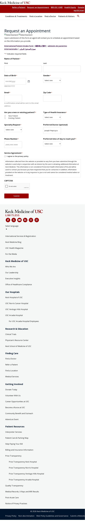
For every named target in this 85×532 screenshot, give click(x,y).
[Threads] (36, 220)
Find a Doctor (10, 358)
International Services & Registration (20, 236)
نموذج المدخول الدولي (28, 49)
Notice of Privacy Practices (16, 503)
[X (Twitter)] (13, 220)
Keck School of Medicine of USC (18, 346)
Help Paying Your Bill (14, 444)
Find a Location (11, 370)
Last (45, 63)
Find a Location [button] (36, 16)
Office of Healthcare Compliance (18, 284)
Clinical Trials (10, 334)
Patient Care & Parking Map (16, 438)
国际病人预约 (40, 46)
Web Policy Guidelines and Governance (52, 516)
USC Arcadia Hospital (14, 315)
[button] (78, 15)
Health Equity (70, 7)
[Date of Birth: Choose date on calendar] (28, 81)
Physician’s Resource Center (17, 340)
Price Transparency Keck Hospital (23, 462)
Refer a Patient (18, 7)
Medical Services (12, 376)
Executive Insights (12, 278)
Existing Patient (14, 118)
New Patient (13, 116)
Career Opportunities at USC (17, 401)
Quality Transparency (14, 485)
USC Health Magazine (14, 248)
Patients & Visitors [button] (66, 16)
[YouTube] (19, 220)
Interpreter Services (13, 432)
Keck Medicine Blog (13, 242)
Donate (81, 7)
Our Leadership (11, 272)
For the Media (11, 254)
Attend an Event (11, 419)
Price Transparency (13, 456)
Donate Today (11, 389)
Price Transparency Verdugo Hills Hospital (26, 473)
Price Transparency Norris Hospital (23, 468)
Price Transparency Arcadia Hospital (24, 479)
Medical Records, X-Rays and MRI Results (22, 491)
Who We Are (10, 266)
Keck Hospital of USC (14, 297)
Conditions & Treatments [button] (16, 16)
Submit (16, 196)
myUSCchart (79, 10)
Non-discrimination (26, 516)
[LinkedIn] (25, 220)
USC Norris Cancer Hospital (16, 303)
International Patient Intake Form (18, 46)
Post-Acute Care (12, 497)
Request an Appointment (38, 7)
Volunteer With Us (13, 395)
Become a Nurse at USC (15, 407)
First (6, 63)
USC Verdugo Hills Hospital (16, 309)
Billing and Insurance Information (19, 450)
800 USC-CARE (57, 7)
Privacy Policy (10, 516)
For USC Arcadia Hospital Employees (24, 321)
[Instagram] (31, 220)
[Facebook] (8, 220)
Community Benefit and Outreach (19, 413)
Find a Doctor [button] (50, 16)
